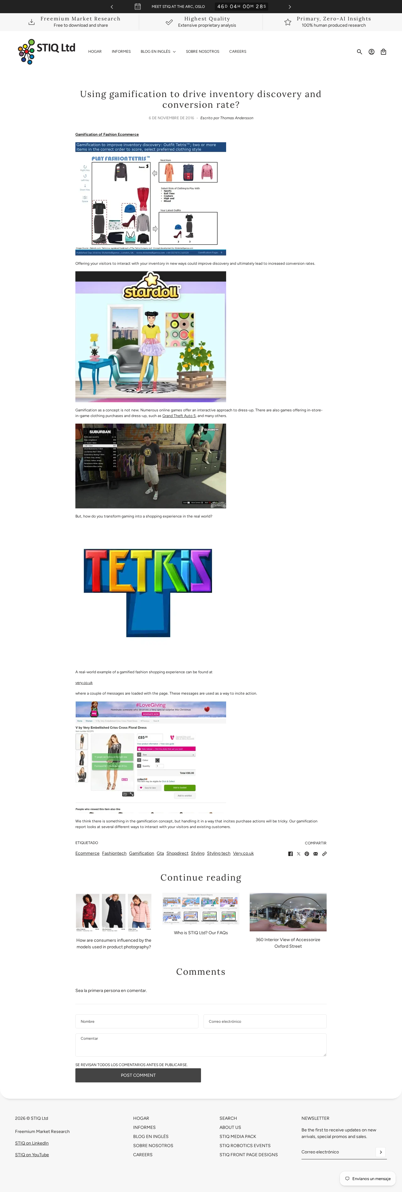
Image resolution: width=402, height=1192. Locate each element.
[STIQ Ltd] (46, 52)
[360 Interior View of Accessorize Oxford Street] (288, 912)
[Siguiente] (289, 7)
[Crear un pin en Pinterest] (306, 853)
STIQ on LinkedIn (32, 1143)
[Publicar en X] (299, 854)
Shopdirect (177, 853)
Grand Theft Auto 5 (179, 416)
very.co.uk (84, 682)
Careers (143, 1154)
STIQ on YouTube (32, 1154)
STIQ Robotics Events (245, 1145)
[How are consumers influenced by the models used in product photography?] (113, 912)
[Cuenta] (371, 51)
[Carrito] (383, 51)
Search (228, 1118)
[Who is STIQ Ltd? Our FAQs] (200, 908)
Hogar (141, 1118)
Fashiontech (114, 853)
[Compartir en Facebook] (290, 853)
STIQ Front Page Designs (249, 1154)
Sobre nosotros (153, 1145)
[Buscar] (359, 51)
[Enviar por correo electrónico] (315, 853)
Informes (144, 1127)
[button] (324, 853)
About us (230, 1127)
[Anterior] (111, 7)
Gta (160, 853)
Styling (197, 853)
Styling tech (219, 853)
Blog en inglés (151, 1136)
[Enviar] (381, 1152)
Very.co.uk (243, 853)
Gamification (141, 853)
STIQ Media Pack (238, 1136)
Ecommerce (87, 853)
